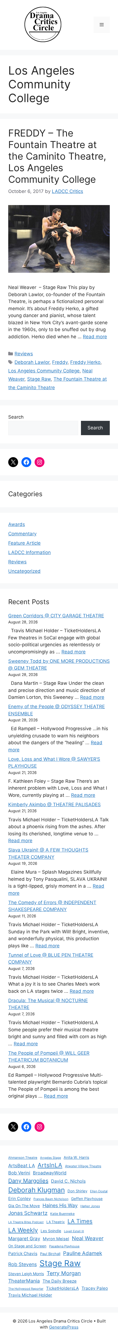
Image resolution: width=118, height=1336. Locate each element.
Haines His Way (60, 1205)
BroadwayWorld (49, 1173)
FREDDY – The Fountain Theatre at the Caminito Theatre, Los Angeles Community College (57, 156)
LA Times (80, 1221)
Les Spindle (51, 1231)
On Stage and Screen (27, 1246)
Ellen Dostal (99, 1191)
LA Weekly (23, 1230)
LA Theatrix (55, 1222)
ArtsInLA (50, 1165)
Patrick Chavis (22, 1253)
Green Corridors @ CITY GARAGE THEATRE (56, 615)
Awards (16, 524)
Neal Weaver (87, 1238)
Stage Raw (39, 379)
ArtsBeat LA (21, 1165)
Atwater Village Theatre (83, 1166)
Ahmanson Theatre (22, 1158)
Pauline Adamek (82, 1253)
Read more (95, 336)
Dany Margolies (28, 1180)
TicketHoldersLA (62, 1288)
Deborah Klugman (36, 1190)
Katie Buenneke (62, 1214)
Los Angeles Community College (44, 370)
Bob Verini (19, 1173)
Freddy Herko (85, 362)
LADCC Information (29, 552)
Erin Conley (19, 1198)
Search (16, 417)
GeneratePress (63, 1327)
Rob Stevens (22, 1264)
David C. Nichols (68, 1181)
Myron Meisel (56, 1238)
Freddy (60, 362)
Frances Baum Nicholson (50, 1199)
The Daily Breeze (60, 1281)
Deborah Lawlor (32, 362)
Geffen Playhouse (87, 1198)
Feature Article (24, 543)
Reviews (24, 353)
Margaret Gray (24, 1238)
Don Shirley (77, 1191)
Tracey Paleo (95, 1288)
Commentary (22, 533)
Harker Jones (90, 1206)
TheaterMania (24, 1281)
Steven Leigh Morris (26, 1273)
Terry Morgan (64, 1273)
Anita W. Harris (76, 1157)
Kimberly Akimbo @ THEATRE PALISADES (54, 804)
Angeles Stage (50, 1158)
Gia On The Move (24, 1205)
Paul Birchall (50, 1254)
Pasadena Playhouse (64, 1246)
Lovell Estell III (74, 1231)
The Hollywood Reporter (25, 1289)
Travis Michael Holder (30, 1295)
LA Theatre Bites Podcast (26, 1222)
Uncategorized (24, 571)
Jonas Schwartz (27, 1213)
